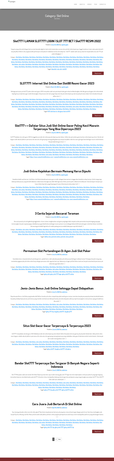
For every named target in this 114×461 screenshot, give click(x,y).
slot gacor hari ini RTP (64, 111)
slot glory (68, 349)
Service (89, 4)
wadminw (64, 254)
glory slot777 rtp (69, 427)
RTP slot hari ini (52, 111)
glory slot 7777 (56, 390)
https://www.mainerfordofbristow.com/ (41, 157)
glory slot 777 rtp (49, 427)
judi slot (63, 237)
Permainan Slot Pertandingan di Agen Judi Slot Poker (57, 251)
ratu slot (59, 69)
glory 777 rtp (50, 311)
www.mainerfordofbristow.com (79, 157)
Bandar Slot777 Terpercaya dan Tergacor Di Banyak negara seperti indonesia (57, 364)
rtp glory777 (68, 311)
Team (95, 4)
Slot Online (19, 57)
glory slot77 (50, 349)
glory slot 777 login (56, 274)
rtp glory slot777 (59, 311)
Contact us (102, 4)
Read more (98, 73)
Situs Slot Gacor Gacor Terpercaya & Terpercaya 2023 (57, 326)
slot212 (64, 69)
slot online (22, 64)
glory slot (47, 274)
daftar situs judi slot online (52, 237)
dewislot (53, 69)
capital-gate (64, 45)
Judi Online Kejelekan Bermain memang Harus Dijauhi (57, 171)
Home (75, 4)
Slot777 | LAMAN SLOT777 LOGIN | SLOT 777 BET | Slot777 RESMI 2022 (57, 41)
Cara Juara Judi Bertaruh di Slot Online (57, 404)
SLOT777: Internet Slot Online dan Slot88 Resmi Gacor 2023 (57, 83)
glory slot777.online (68, 274)
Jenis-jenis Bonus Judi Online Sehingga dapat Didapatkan (57, 288)
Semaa (62, 459)
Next (59, 439)
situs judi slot (70, 237)
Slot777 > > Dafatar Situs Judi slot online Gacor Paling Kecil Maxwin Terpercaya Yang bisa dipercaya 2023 (57, 127)
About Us (82, 4)
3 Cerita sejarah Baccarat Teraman (57, 213)
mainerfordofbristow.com (61, 157)
